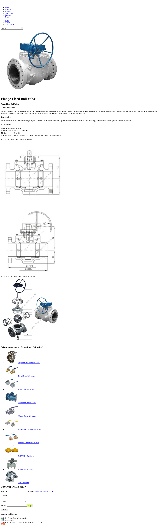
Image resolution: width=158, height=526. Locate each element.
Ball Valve (10, 24)
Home (7, 7)
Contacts (8, 15)
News (7, 17)
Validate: (4, 505)
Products (8, 11)
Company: (4, 495)
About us (8, 9)
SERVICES (9, 13)
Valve (8, 23)
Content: (4, 501)
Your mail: (4, 491)
